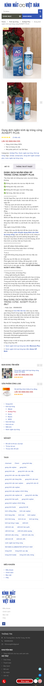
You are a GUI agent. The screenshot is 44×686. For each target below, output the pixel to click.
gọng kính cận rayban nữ (13, 495)
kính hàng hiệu (10, 515)
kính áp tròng (33, 519)
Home (4, 22)
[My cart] (35, 681)
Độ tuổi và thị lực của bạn (14, 443)
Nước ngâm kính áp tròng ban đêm (23, 346)
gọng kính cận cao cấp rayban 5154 (17, 475)
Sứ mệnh (6, 672)
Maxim (10, 417)
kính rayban (32, 515)
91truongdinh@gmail (12, 644)
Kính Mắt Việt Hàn (20, 311)
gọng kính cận (10, 471)
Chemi (17, 463)
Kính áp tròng (13, 22)
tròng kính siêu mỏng (27, 555)
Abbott (10, 409)
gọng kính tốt (23, 507)
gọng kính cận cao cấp (25, 471)
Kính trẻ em (10, 424)
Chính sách (9, 572)
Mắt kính (9, 427)
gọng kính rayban (28, 499)
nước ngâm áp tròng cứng (14, 158)
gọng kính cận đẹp (31, 495)
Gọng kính (9, 404)
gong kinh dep (27, 463)
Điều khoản (9, 570)
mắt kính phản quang (25, 531)
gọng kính (23, 467)
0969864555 (8, 641)
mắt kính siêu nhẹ (28, 535)
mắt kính (25, 523)
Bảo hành (6, 666)
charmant (8, 463)
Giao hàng (6, 659)
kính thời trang (10, 519)
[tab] (7, 166)
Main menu (27, 16)
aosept (12, 155)
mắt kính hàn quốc (23, 527)
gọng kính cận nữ (32, 483)
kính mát (21, 515)
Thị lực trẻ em (10, 446)
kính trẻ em (22, 519)
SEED (10, 419)
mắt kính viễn (20, 539)
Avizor (10, 414)
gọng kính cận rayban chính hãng (16, 491)
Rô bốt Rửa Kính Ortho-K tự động (25, 389)
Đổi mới (6, 669)
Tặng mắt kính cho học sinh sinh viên (16, 653)
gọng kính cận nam (31, 479)
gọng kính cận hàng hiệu (13, 479)
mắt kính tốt (9, 539)
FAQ (7, 577)
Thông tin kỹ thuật (24, 166)
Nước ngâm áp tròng (26, 153)
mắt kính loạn (9, 531)
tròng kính (8, 551)
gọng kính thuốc (10, 507)
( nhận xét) (16, 137)
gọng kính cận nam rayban (14, 483)
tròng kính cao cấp (21, 551)
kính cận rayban (25, 511)
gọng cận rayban (10, 467)
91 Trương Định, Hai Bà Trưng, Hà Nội (17, 638)
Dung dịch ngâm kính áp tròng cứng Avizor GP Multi (26, 371)
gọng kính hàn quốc (11, 499)
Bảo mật (8, 575)
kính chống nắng (10, 511)
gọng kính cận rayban (12, 487)
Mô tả (6, 166)
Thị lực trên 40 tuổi (12, 449)
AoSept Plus (26, 22)
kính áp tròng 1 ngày (12, 523)
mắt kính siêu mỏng (11, 535)
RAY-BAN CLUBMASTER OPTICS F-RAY (19, 547)
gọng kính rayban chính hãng (15, 503)
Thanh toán (7, 663)
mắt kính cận (9, 527)
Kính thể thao (10, 422)
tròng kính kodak (10, 555)
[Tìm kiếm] (40, 11)
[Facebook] (3, 624)
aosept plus (19, 155)
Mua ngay (25, 681)
